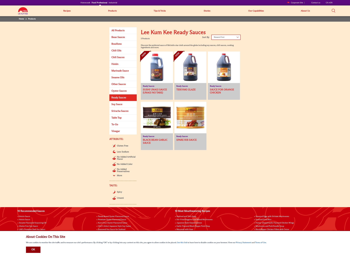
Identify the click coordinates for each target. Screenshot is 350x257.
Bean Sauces (118, 37)
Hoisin (114, 64)
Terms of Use (260, 243)
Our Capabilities (256, 11)
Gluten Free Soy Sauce (28, 226)
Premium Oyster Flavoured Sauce (112, 220)
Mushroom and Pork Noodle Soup (270, 226)
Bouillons (116, 44)
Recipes (67, 11)
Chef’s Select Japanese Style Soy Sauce (114, 226)
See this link (182, 243)
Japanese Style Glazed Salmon (189, 223)
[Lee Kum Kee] (23, 12)
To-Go (114, 124)
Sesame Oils (117, 77)
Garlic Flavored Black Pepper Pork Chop (193, 226)
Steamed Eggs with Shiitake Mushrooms (272, 216)
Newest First (219, 37)
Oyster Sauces (119, 91)
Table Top (116, 118)
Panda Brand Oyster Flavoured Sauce (113, 216)
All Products (118, 30)
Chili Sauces (117, 57)
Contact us (315, 3)
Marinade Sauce (120, 71)
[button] (333, 11)
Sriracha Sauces (119, 111)
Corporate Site (297, 3)
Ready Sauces (118, 97)
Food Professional (99, 3)
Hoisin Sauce (24, 216)
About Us (305, 11)
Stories (207, 11)
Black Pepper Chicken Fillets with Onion (272, 229)
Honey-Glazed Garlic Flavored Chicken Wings (275, 223)
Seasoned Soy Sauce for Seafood (111, 229)
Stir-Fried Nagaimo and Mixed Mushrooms (195, 220)
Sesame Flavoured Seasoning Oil (32, 223)
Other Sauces (118, 84)
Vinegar (115, 131)
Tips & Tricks (160, 11)
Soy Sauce (116, 104)
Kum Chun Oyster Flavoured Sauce (112, 223)
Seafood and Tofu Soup (186, 216)
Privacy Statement (243, 243)
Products (112, 11)
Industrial (113, 3)
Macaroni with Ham (185, 229)
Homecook (85, 3)
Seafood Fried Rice (263, 220)
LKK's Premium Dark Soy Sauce (32, 229)
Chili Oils (116, 50)
